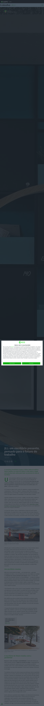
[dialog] (22, 353)
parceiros (12, 346)
